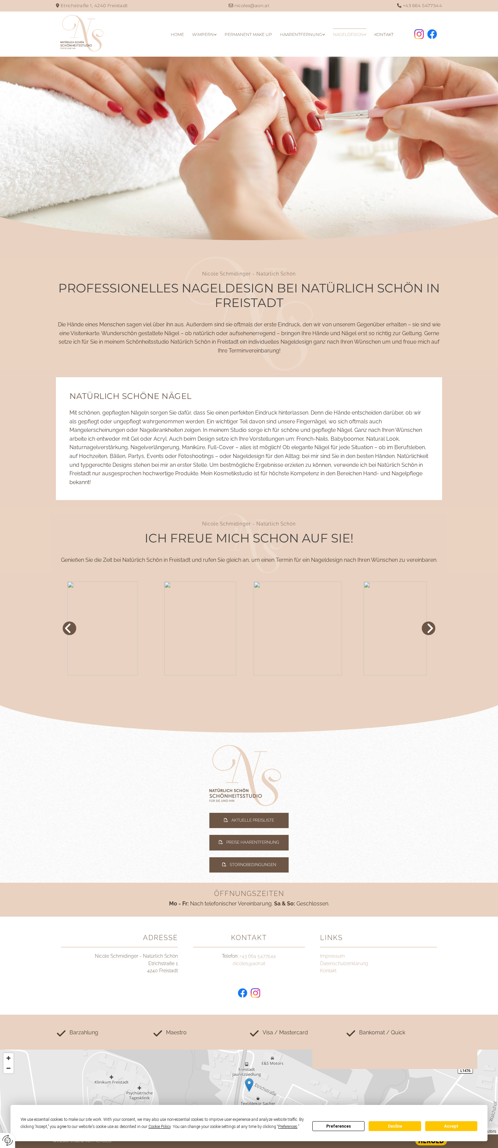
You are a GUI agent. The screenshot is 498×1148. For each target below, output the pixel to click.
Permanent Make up (248, 34)
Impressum (332, 956)
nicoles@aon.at (251, 5)
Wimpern (203, 34)
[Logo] (103, 33)
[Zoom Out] (8, 1068)
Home (177, 34)
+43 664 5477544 (422, 5)
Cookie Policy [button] (159, 1126)
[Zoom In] (8, 1058)
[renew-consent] (7, 1140)
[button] (248, 820)
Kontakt (384, 34)
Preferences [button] (287, 1126)
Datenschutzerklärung (344, 963)
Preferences (338, 1126)
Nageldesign (348, 34)
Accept (451, 1126)
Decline (395, 1126)
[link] (204, 34)
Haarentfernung (301, 34)
